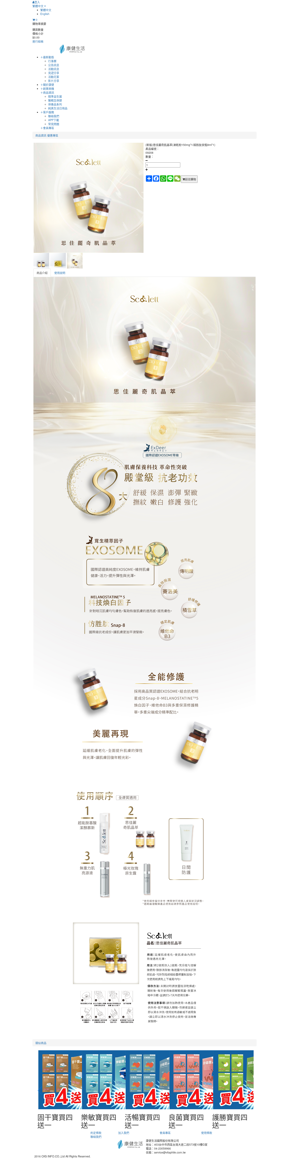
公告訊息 (53, 65)
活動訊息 (53, 69)
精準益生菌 (55, 96)
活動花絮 (53, 77)
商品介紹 (42, 273)
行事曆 (52, 61)
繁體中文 (38, 6)
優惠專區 (52, 135)
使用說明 (59, 273)
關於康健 (47, 85)
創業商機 (47, 88)
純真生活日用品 (57, 108)
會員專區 (47, 128)
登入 (37, 2)
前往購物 (190, 179)
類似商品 (40, 1043)
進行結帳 (37, 41)
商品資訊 (47, 92)
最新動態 (47, 57)
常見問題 (53, 124)
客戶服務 (47, 112)
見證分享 (53, 73)
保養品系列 (55, 104)
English (44, 14)
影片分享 (53, 81)
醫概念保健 (55, 100)
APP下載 (53, 120)
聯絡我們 (53, 116)
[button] (249, 1090)
